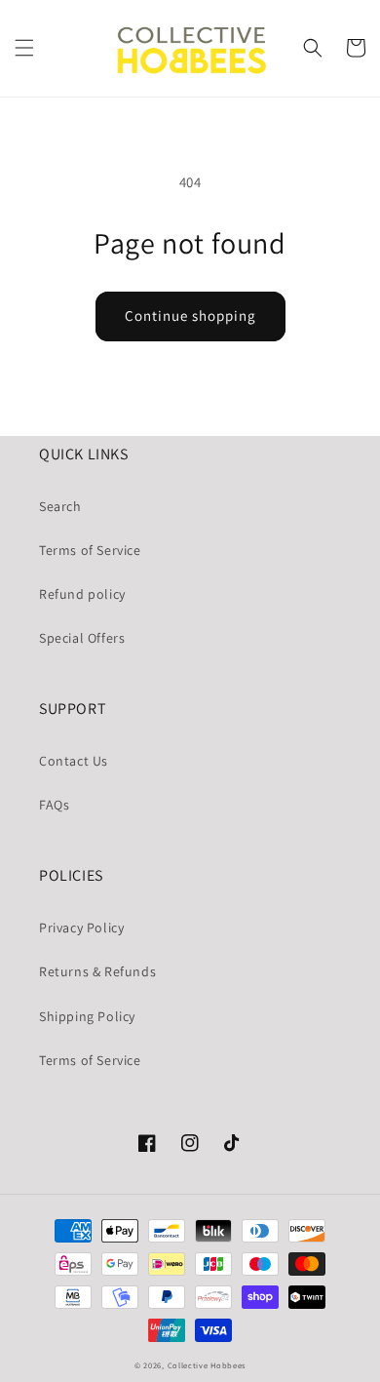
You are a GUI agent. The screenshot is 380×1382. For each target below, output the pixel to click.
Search (60, 506)
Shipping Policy (87, 1016)
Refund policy (82, 594)
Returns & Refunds (97, 971)
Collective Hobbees (207, 1365)
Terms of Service (90, 550)
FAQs (54, 804)
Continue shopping (190, 315)
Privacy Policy (81, 927)
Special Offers (82, 638)
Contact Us (73, 761)
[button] (24, 47)
